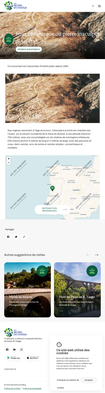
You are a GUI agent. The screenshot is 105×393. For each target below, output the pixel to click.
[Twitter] (16, 237)
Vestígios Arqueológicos (29, 49)
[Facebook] (8, 237)
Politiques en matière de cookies (68, 381)
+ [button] (9, 158)
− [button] (9, 162)
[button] (96, 255)
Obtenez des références (49, 209)
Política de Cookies (12, 389)
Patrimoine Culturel (26, 28)
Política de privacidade (32, 389)
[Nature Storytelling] (15, 9)
